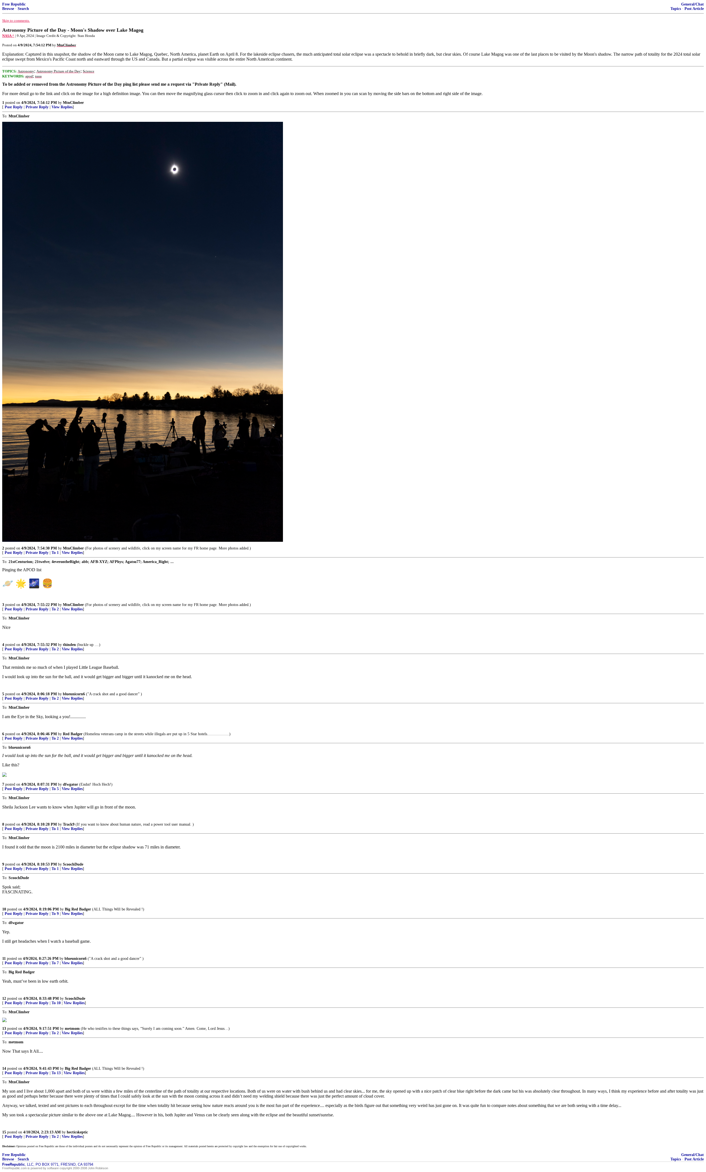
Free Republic (14, 4)
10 (4, 909)
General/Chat (692, 4)
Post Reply (14, 107)
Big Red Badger (78, 909)
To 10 (56, 1003)
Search (23, 9)
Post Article (694, 9)
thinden (69, 645)
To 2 (55, 609)
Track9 (68, 824)
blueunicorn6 (74, 694)
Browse (8, 9)
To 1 (55, 553)
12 (4, 998)
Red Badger (72, 734)
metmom (72, 1028)
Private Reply (37, 107)
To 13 (56, 1073)
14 (4, 1068)
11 (4, 959)
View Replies (62, 107)
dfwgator (70, 784)
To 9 (55, 914)
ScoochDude (73, 864)
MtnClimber (73, 103)
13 (4, 1028)
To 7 (55, 963)
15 (4, 1132)
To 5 (55, 789)
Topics (675, 9)
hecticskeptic (77, 1132)
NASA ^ (8, 36)
